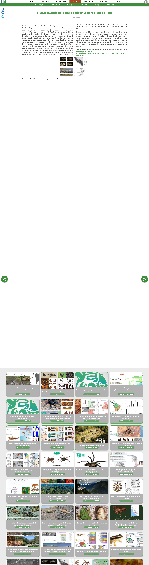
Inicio (31, 1)
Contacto (116, 1)
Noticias (75, 1)
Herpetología (38, 5)
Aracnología (83, 5)
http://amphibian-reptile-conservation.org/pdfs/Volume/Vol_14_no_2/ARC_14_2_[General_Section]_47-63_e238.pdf (102, 54)
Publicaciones (89, 1)
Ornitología (69, 5)
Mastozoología (54, 5)
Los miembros (61, 1)
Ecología (97, 5)
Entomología (110, 5)
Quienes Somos (44, 1)
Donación (103, 1)
